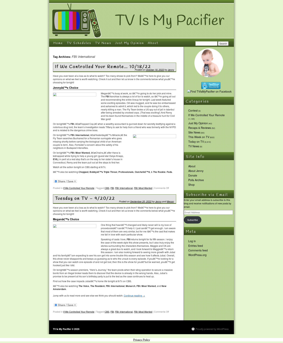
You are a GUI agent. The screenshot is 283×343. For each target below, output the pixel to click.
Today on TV (196, 141)
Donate (192, 175)
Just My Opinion (129, 43)
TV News (103, 43)
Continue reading (134, 295)
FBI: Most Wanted (143, 188)
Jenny (171, 69)
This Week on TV (198, 137)
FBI (112, 188)
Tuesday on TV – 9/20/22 (85, 198)
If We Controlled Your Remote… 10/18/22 (103, 67)
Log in (192, 241)
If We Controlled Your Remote (78, 188)
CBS (107, 188)
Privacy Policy (141, 339)
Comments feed (198, 250)
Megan (170, 201)
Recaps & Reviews (199, 128)
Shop (191, 184)
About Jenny (195, 171)
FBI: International (124, 188)
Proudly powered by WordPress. (212, 329)
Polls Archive (196, 180)
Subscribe (192, 219)
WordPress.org (197, 255)
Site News (194, 132)
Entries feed (195, 246)
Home (58, 43)
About (153, 43)
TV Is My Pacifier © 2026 (66, 329)
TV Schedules (79, 43)
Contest (193, 110)
